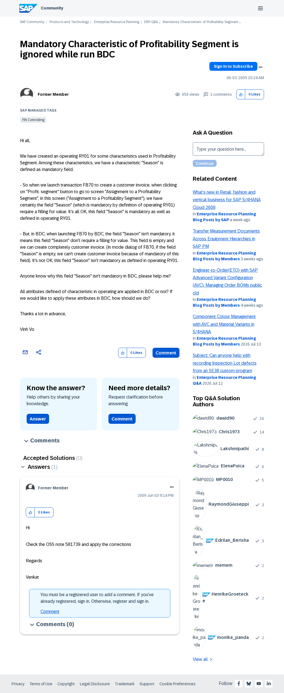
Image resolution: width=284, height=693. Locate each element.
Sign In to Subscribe (233, 66)
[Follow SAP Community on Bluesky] (249, 683)
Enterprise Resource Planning (116, 22)
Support (147, 684)
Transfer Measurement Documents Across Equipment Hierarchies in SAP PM (226, 239)
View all (200, 659)
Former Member (53, 94)
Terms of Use (40, 684)
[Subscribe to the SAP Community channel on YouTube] (259, 683)
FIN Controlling (33, 120)
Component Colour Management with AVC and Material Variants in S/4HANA (224, 324)
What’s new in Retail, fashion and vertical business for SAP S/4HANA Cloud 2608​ (227, 200)
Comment (166, 353)
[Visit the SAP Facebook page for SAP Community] (239, 683)
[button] (241, 94)
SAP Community (32, 22)
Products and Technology (69, 22)
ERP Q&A (151, 22)
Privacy (18, 684)
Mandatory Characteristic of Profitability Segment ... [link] (202, 22)
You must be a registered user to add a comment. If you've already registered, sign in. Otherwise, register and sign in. (97, 598)
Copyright (66, 684)
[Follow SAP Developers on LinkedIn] (269, 683)
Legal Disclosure (95, 684)
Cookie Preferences (177, 684)
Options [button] (260, 67)
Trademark (125, 684)
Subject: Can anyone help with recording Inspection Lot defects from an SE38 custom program (225, 363)
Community (52, 8)
